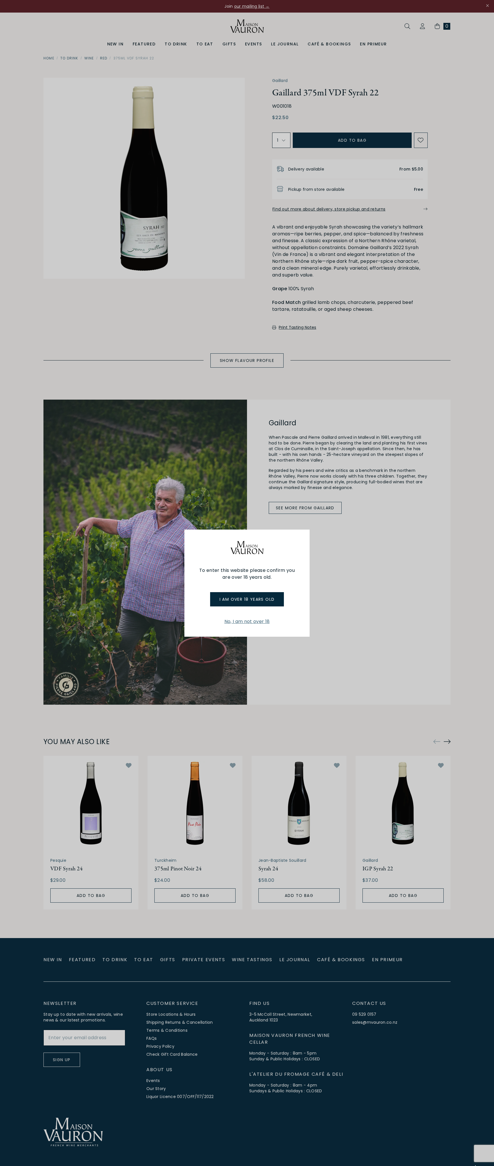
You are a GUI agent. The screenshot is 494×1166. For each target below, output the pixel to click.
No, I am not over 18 (247, 621)
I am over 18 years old (247, 599)
